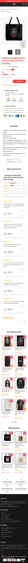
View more (14, 422)
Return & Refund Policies (6, 532)
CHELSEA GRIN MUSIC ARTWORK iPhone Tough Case (7, 370)
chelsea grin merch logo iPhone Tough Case (19, 370)
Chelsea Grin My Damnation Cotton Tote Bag (20, 467)
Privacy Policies (4, 517)
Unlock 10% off (3, 556)
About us (3, 512)
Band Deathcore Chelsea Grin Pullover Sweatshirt (20, 391)
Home (2, 9)
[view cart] (26, 4)
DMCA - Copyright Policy (6, 519)
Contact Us (3, 534)
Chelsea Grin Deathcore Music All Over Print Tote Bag (7, 467)
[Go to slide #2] (18, 52)
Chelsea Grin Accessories (12, 9)
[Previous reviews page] (17, 321)
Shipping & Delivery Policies (7, 528)
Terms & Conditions (5, 515)
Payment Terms (4, 530)
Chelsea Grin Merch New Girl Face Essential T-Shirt (20, 413)
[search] (23, 4)
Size (3, 72)
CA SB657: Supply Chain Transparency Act (11, 521)
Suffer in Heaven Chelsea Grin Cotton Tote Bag (19, 445)
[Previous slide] (2, 30)
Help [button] (25, 561)
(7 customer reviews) (13, 66)
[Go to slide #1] (10, 52)
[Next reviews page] (25, 321)
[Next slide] (25, 30)
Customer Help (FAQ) (6, 536)
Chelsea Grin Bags (5, 11)
